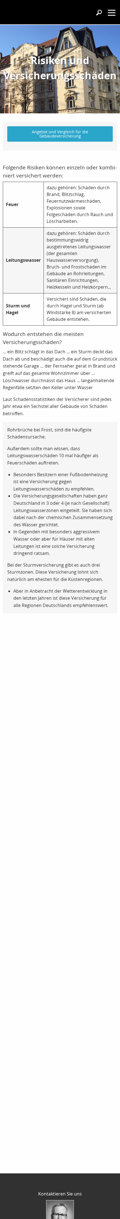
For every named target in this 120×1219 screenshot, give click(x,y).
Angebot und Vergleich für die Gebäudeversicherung (60, 133)
